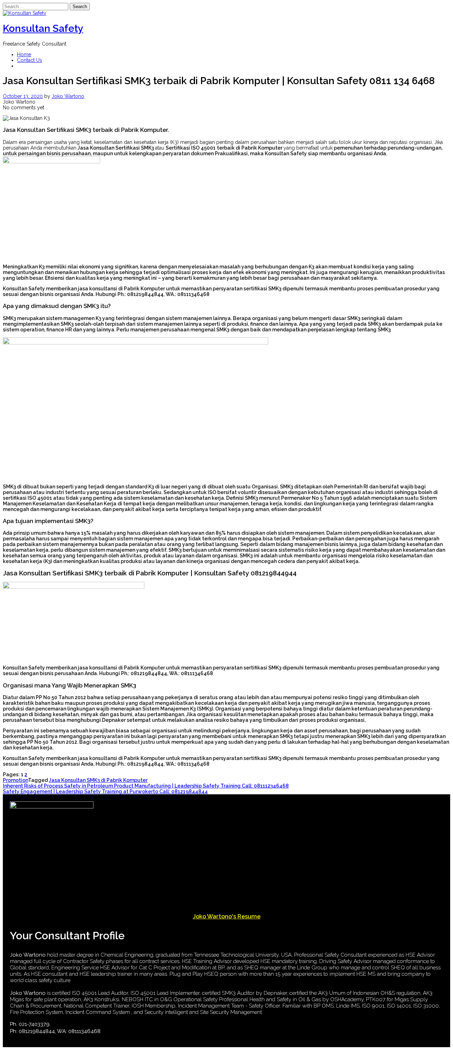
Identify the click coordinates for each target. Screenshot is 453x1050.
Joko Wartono (68, 96)
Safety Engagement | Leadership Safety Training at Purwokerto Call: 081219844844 (105, 791)
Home (24, 54)
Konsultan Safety (43, 28)
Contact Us (29, 60)
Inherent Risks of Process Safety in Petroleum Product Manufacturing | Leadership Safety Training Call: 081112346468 (146, 786)
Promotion (15, 780)
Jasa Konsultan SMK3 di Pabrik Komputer (98, 780)
